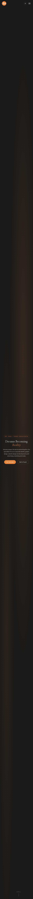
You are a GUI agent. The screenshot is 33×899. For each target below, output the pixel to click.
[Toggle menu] (29, 3)
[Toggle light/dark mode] (25, 3)
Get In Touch (23, 462)
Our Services (10, 462)
